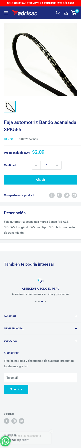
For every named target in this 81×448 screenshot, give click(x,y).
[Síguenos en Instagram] (14, 421)
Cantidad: (10, 165)
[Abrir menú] (6, 12)
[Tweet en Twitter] (67, 195)
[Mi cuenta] (66, 13)
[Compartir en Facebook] (52, 195)
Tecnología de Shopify (16, 439)
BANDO (8, 139)
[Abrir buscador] (58, 13)
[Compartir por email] (74, 195)
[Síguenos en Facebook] (6, 421)
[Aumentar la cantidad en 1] (57, 165)
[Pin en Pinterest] (59, 195)
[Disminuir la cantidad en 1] (36, 165)
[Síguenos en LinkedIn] (21, 421)
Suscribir (16, 389)
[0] (73, 12)
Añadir (40, 180)
